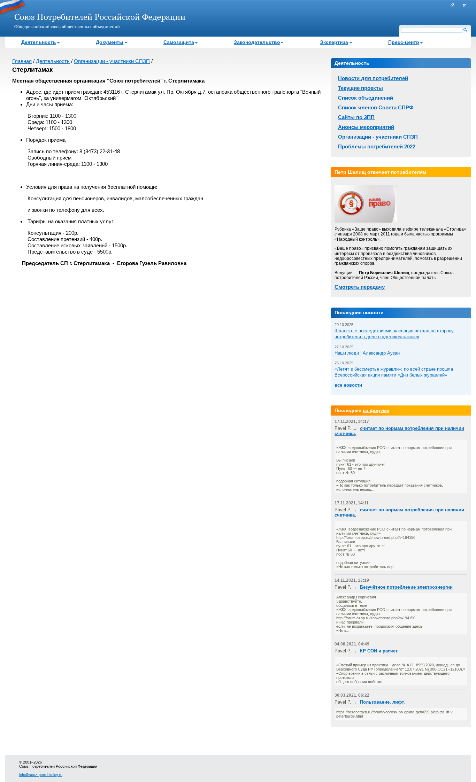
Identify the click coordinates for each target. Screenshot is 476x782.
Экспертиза (334, 42)
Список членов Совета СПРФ (376, 107)
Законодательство (257, 42)
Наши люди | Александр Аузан (367, 353)
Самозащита (178, 42)
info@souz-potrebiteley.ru (40, 775)
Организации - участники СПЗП (112, 61)
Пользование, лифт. (382, 702)
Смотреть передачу (360, 287)
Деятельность (38, 42)
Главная (22, 61)
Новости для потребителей (373, 78)
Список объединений (365, 98)
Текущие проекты (360, 88)
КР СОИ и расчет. (379, 650)
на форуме (376, 410)
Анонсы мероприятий (366, 127)
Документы (109, 42)
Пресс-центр (403, 42)
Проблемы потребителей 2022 (376, 146)
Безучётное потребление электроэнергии (406, 587)
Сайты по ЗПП (356, 117)
